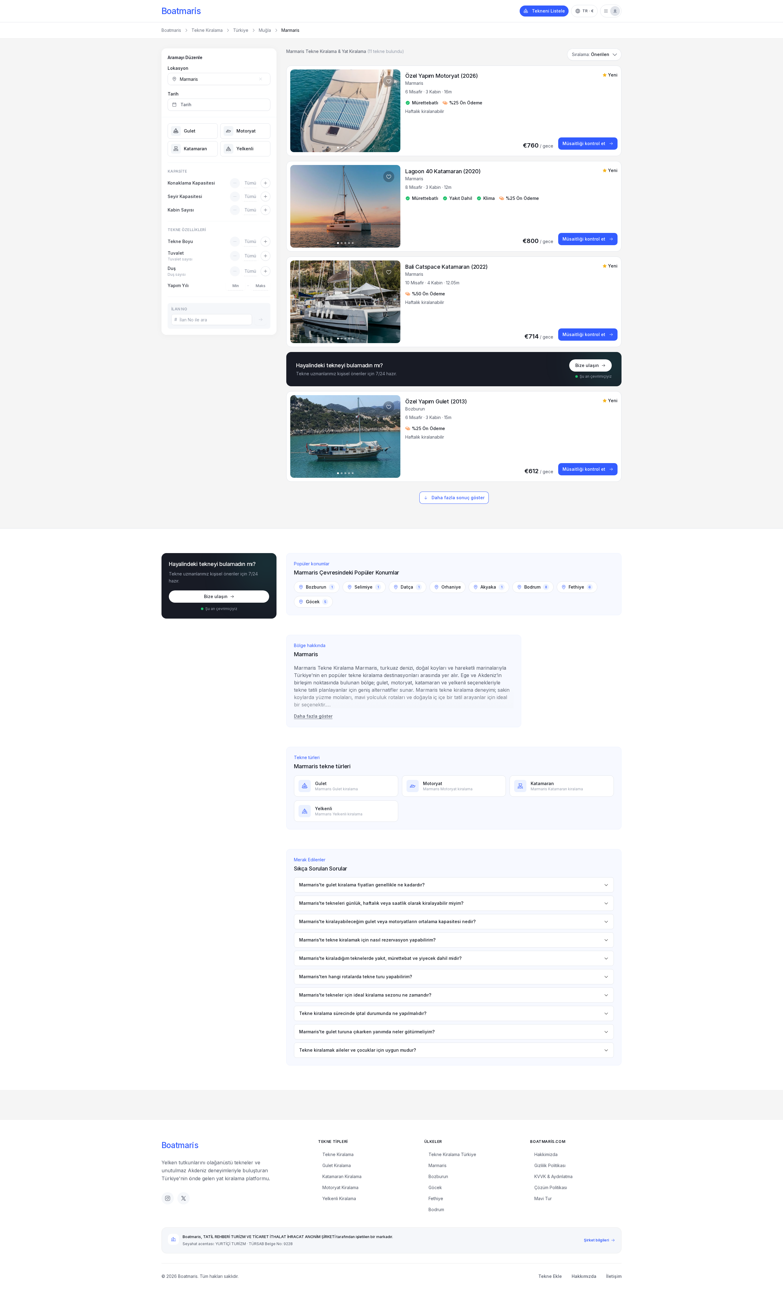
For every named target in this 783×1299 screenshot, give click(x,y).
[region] (345, 110)
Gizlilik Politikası (550, 1165)
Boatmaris (181, 11)
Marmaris (438, 1165)
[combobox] (219, 79)
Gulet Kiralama (336, 1165)
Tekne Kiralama (207, 30)
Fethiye (436, 1198)
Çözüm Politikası (550, 1187)
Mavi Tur (543, 1198)
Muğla (265, 30)
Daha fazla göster (313, 716)
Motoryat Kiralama (340, 1187)
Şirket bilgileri (596, 1240)
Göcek (435, 1187)
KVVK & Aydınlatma (553, 1176)
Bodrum (436, 1209)
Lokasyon (178, 68)
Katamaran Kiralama (342, 1176)
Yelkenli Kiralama (339, 1198)
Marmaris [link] (290, 30)
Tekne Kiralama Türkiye (452, 1154)
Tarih (173, 93)
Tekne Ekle (550, 1276)
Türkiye (240, 30)
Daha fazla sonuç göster (458, 497)
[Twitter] (183, 1198)
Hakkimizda (546, 1154)
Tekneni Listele (548, 10)
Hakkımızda (584, 1276)
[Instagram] (167, 1198)
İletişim (614, 1276)
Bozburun (438, 1176)
